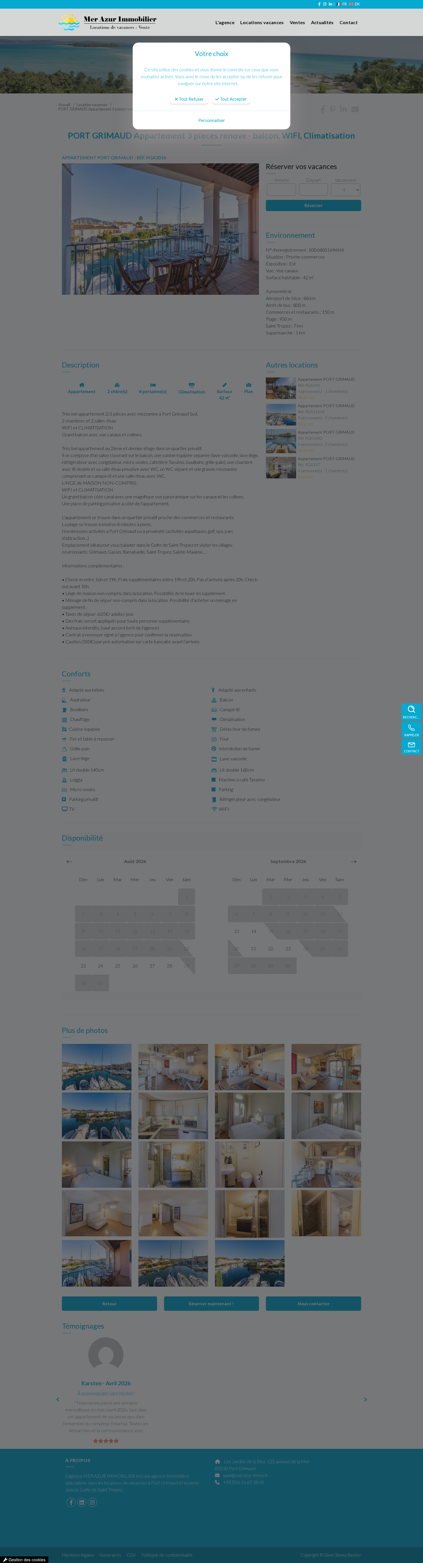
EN (357, 4)
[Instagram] (324, 4)
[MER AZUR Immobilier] (95, 22)
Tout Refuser (191, 99)
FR (344, 4)
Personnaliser (211, 120)
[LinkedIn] (330, 4)
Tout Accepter (233, 99)
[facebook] (319, 4)
